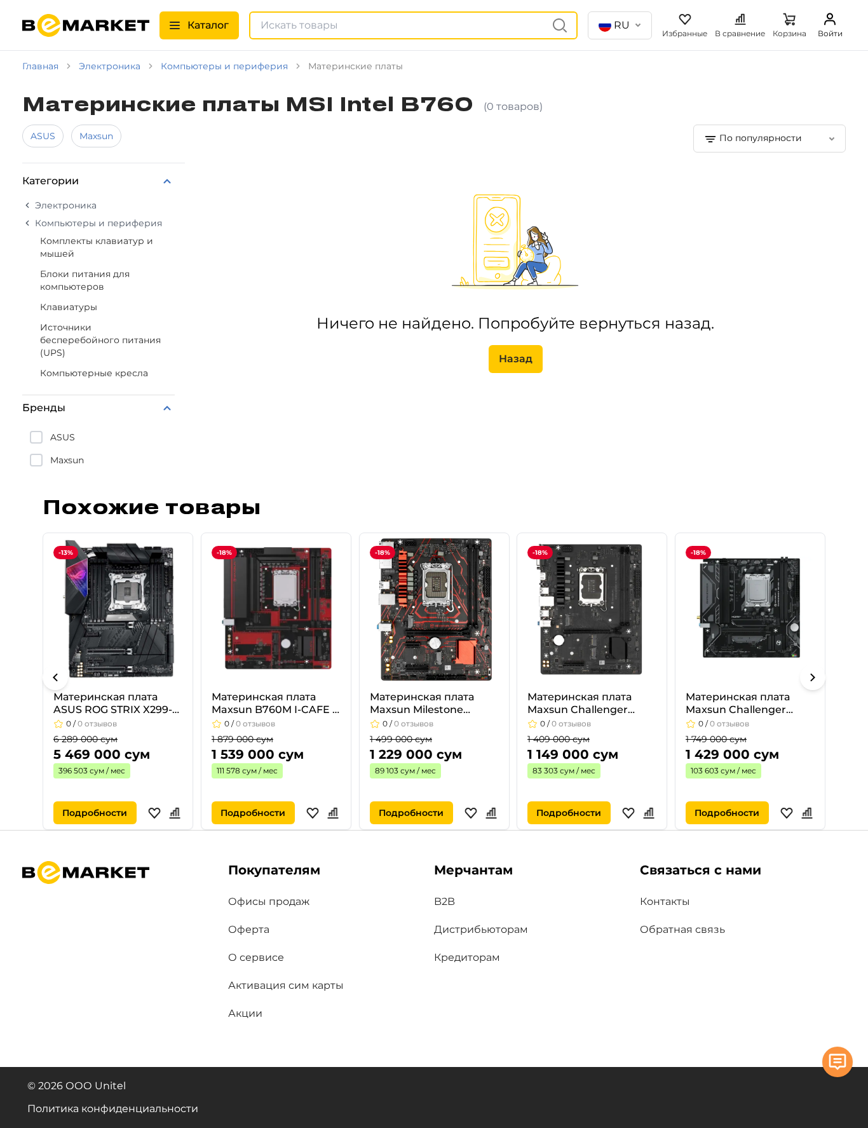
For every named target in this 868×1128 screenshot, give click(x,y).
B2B (444, 901)
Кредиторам (467, 957)
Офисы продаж (268, 901)
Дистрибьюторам (481, 929)
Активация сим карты (286, 985)
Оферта (248, 929)
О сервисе (256, 957)
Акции (245, 1013)
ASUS (43, 136)
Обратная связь (682, 929)
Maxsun (96, 136)
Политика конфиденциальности (112, 1109)
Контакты (665, 901)
